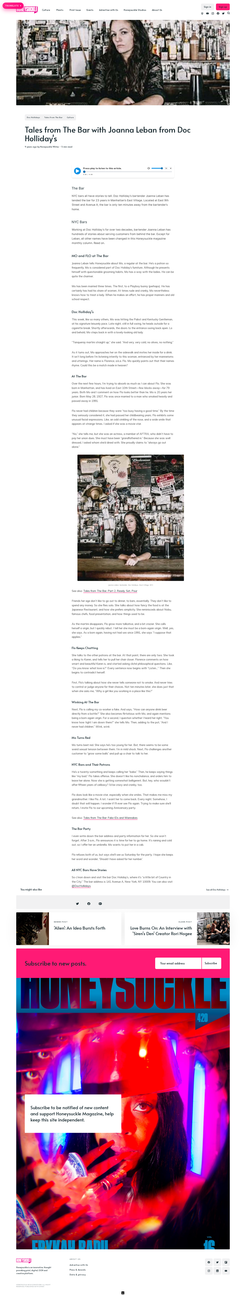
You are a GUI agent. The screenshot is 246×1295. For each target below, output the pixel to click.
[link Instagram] (213, 13)
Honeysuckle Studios (135, 9)
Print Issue (75, 9)
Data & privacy (78, 1274)
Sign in (207, 6)
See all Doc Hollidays (216, 889)
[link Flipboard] (226, 1262)
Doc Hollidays (33, 117)
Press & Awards (78, 1269)
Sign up (223, 6)
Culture (70, 117)
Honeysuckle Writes (49, 146)
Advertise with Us (108, 9)
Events (90, 9)
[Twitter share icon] (77, 903)
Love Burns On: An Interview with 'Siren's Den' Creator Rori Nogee (161, 930)
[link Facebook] (218, 13)
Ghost (41, 1286)
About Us (157, 9)
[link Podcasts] (202, 13)
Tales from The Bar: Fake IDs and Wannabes (110, 817)
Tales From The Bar (53, 117)
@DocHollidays (81, 886)
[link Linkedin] (217, 1271)
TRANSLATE (13, 5)
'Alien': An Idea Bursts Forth (79, 928)
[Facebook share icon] (89, 903)
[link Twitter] (223, 13)
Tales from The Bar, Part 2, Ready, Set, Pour (110, 591)
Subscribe (211, 963)
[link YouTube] (207, 13)
